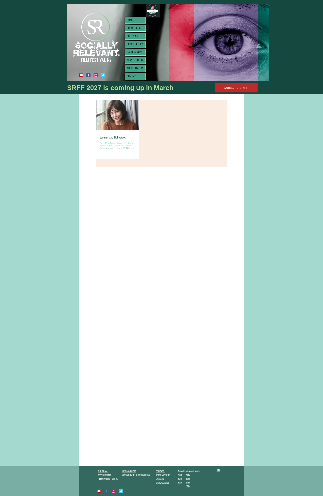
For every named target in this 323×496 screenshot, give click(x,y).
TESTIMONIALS (104, 475)
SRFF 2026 (132, 36)
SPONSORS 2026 (135, 44)
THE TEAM (103, 471)
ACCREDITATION (135, 68)
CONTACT (132, 76)
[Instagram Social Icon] (96, 75)
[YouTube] (81, 75)
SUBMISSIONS (134, 28)
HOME (130, 20)
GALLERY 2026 (134, 52)
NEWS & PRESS (135, 60)
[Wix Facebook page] (88, 75)
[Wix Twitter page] (103, 75)
